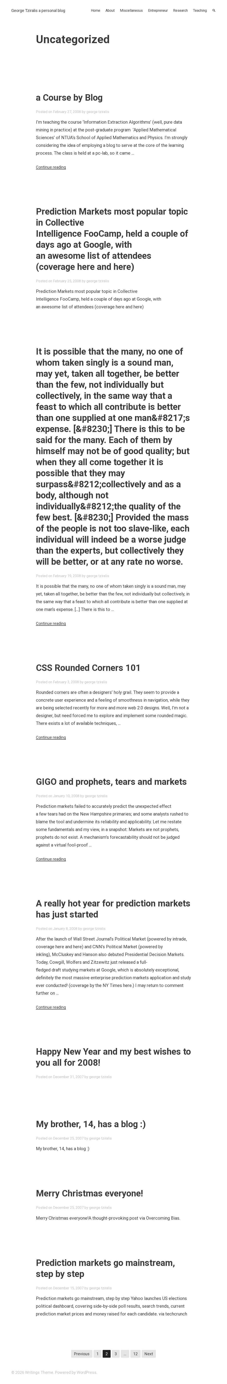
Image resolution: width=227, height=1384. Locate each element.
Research (180, 10)
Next (149, 1353)
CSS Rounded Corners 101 (88, 668)
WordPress (86, 1372)
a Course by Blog (69, 97)
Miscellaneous (131, 10)
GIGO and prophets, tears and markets (111, 782)
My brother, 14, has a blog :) (91, 1124)
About (110, 10)
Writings (32, 1372)
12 (135, 1353)
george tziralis (97, 112)
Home (95, 10)
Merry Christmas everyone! (89, 1193)
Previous (82, 1353)
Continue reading (51, 167)
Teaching (200, 10)
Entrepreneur (158, 10)
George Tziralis (24, 10)
